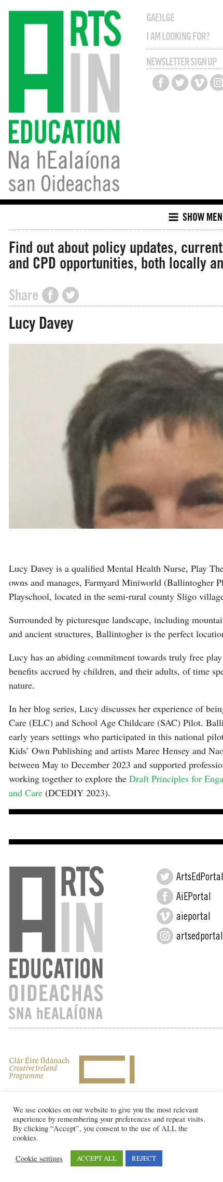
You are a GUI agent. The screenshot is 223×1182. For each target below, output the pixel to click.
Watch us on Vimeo (199, 82)
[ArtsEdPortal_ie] (165, 876)
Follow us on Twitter (180, 82)
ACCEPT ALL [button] (97, 1158)
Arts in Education (68, 102)
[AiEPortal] (165, 896)
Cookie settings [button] (39, 1158)
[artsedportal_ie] (165, 936)
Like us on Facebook (160, 82)
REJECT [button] (144, 1158)
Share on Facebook (50, 295)
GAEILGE (160, 17)
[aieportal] (165, 916)
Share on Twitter (70, 295)
